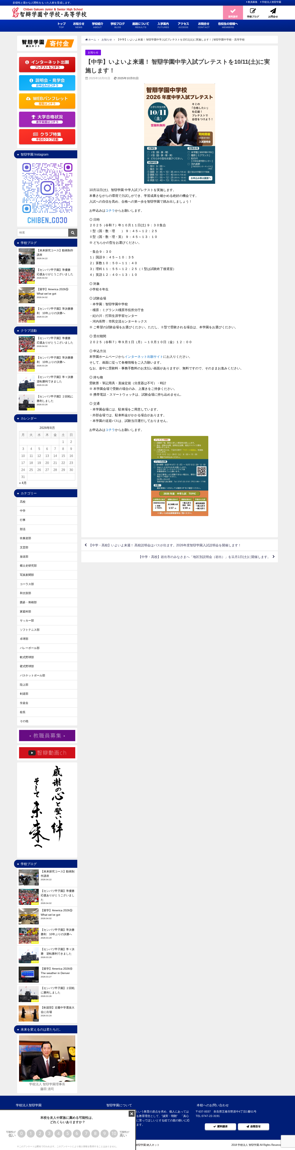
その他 (24, 721)
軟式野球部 (27, 657)
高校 (22, 501)
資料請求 (222, 1126)
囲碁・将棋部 (28, 602)
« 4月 (23, 482)
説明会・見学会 (50, 82)
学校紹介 (97, 25)
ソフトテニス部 (30, 629)
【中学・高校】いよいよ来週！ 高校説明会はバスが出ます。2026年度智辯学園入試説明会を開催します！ (165, 545)
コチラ (110, 210)
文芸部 (24, 547)
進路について (140, 25)
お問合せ (204, 25)
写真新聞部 (27, 574)
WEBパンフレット (50, 101)
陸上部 (24, 684)
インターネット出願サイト (144, 356)
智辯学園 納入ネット (147, 1145)
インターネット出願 (50, 64)
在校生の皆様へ (228, 25)
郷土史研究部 (28, 565)
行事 (22, 519)
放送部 (24, 556)
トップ (61, 25)
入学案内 (163, 25)
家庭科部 (25, 611)
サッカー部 (27, 620)
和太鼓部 (25, 593)
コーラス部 (27, 584)
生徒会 (24, 702)
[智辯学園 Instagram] (47, 192)
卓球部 (24, 638)
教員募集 (252, 2)
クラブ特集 (48, 136)
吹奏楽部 (25, 538)
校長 (22, 712)
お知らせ (78, 25)
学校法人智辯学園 (271, 2)
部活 (22, 529)
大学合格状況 (49, 119)
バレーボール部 (30, 648)
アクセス (183, 25)
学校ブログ (118, 25)
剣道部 (24, 693)
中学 (22, 510)
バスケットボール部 (32, 675)
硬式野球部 (27, 666)
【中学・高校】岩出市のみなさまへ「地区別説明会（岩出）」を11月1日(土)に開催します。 (204, 556)
